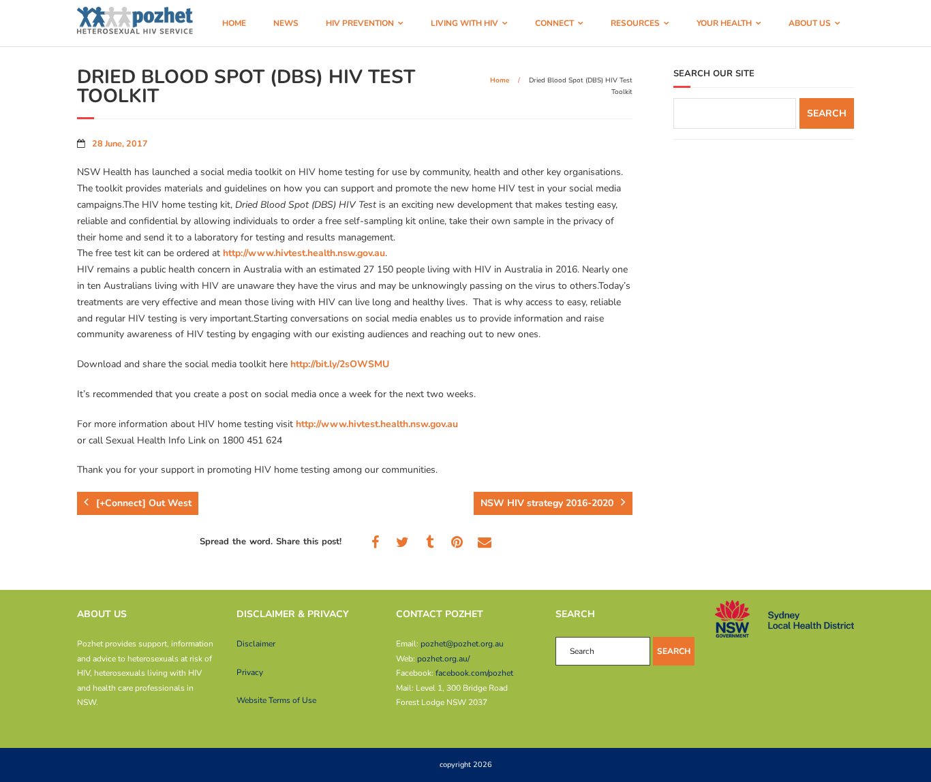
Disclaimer (255, 643)
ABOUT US (810, 23)
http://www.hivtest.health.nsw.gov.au (304, 253)
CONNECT (554, 23)
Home (499, 80)
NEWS (286, 23)
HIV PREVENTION (360, 23)
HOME (234, 23)
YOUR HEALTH (724, 23)
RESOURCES (635, 23)
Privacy (249, 672)
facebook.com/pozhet (474, 673)
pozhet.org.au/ (443, 658)
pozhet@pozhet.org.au (462, 643)
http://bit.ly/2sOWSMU (339, 364)
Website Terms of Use (276, 700)
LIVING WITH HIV (464, 23)
